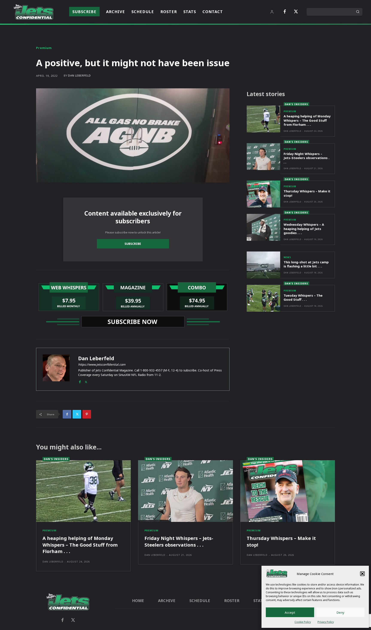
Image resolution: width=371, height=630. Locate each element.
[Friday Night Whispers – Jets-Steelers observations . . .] (263, 156)
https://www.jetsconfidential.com (101, 364)
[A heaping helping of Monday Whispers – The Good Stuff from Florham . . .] (263, 119)
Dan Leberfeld (79, 75)
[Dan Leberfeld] (56, 369)
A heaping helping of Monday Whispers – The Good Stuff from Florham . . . (307, 120)
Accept (290, 612)
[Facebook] (284, 12)
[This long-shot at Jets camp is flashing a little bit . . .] (263, 264)
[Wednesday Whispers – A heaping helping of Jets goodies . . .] (263, 227)
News (287, 257)
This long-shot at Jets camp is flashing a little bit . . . (306, 264)
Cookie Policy (303, 622)
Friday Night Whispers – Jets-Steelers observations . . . (306, 158)
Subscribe (133, 244)
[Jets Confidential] (33, 12)
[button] (362, 574)
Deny (340, 612)
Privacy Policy (326, 622)
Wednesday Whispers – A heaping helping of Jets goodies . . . (304, 228)
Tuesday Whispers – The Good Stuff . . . (303, 297)
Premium (44, 47)
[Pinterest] (86, 414)
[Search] (357, 12)
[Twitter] (296, 12)
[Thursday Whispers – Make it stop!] (263, 194)
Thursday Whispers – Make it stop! (307, 193)
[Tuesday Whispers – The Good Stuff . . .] (263, 298)
